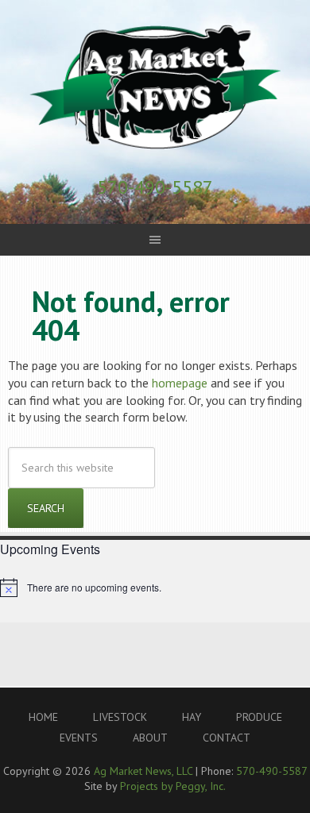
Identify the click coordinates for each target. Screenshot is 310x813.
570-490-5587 (155, 187)
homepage (179, 383)
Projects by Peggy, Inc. (173, 786)
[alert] (155, 587)
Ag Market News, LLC (155, 87)
